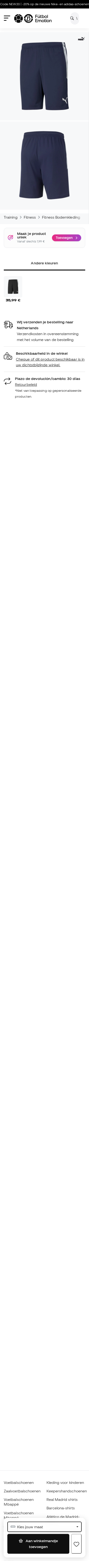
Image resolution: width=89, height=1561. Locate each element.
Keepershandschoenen (67, 1491)
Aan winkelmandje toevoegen (41, 1544)
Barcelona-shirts (61, 1508)
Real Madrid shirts (62, 1499)
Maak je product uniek (31, 235)
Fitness (30, 217)
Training (11, 217)
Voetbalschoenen (19, 1482)
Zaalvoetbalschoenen (22, 1491)
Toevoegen (64, 238)
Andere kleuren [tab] (44, 263)
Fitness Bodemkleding (61, 217)
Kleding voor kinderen (65, 1482)
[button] (44, 359)
